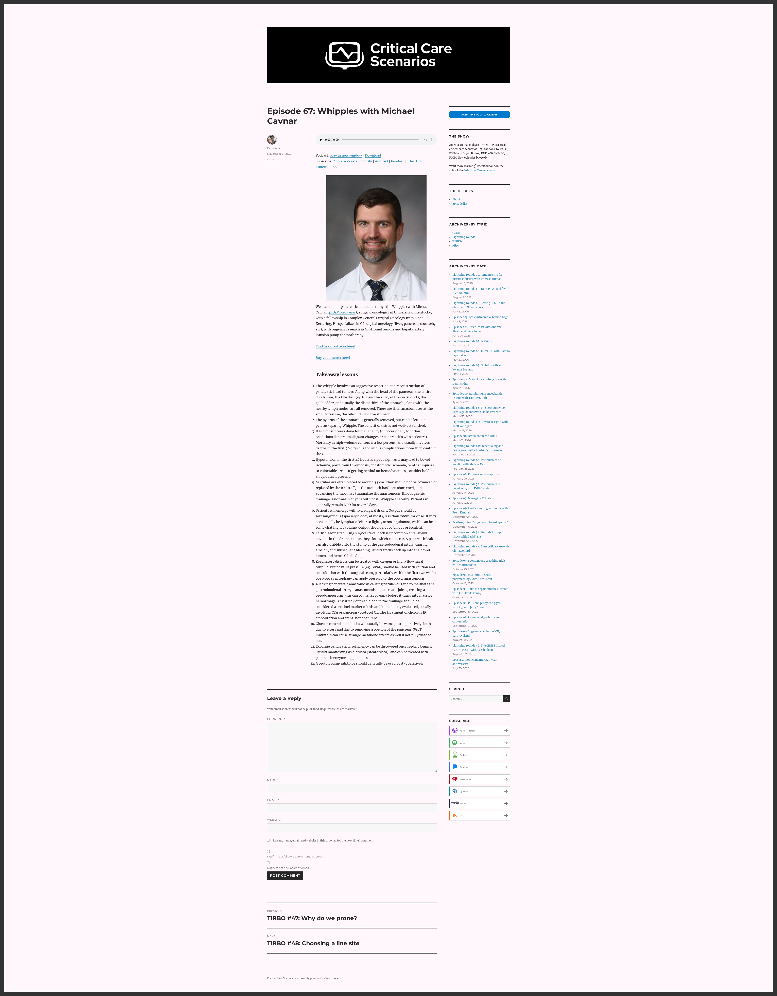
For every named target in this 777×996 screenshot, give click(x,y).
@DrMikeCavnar (342, 312)
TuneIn (321, 167)
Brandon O (274, 148)
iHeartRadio (417, 161)
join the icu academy (479, 114)
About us (458, 199)
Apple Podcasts (345, 161)
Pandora (397, 161)
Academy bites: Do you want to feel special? (480, 522)
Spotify (366, 161)
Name (273, 780)
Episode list (459, 203)
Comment (276, 719)
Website (274, 819)
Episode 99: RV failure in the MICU (474, 436)
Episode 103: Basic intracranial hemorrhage (480, 317)
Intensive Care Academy (479, 170)
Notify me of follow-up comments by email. (295, 856)
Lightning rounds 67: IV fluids (472, 341)
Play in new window (346, 155)
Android (381, 161)
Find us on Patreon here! (335, 346)
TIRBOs (457, 241)
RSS (333, 167)
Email (273, 800)
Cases (271, 159)
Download (373, 155)
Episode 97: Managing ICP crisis (473, 498)
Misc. (455, 245)
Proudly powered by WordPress (319, 978)
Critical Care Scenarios (281, 978)
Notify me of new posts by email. (288, 867)
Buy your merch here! (333, 358)
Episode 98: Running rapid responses (476, 474)
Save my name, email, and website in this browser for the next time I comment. (323, 840)
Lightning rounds (463, 237)
